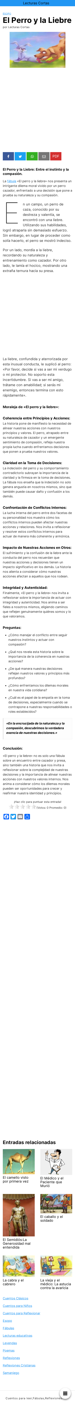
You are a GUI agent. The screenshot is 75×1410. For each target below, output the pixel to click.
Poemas (8, 1350)
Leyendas (10, 1343)
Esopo (7, 13)
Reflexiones (11, 1358)
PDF (55, 156)
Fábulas (8, 1328)
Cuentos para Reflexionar (21, 1313)
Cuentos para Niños (17, 1306)
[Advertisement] (37, 110)
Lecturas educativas (17, 1335)
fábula (11, 181)
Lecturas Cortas (36, 3)
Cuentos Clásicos (15, 1298)
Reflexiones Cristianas (19, 1365)
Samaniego (11, 1373)
